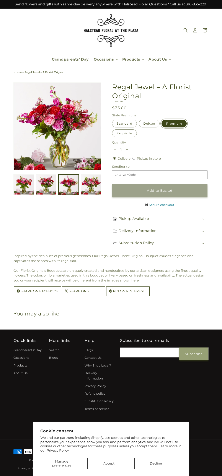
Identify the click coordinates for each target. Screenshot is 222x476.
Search (54, 350)
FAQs (89, 350)
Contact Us (93, 358)
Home (17, 72)
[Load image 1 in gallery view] (23, 184)
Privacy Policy (58, 450)
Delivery (124, 158)
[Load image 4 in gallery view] (91, 184)
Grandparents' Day (27, 350)
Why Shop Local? (98, 365)
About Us (20, 373)
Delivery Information (94, 375)
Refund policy (95, 394)
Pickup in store (149, 158)
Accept (108, 463)
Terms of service (97, 409)
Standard (124, 123)
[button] (105, 59)
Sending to (127, 166)
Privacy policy (27, 468)
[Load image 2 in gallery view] (46, 184)
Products (20, 365)
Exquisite (124, 133)
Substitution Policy (99, 401)
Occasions (21, 358)
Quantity (119, 142)
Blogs (53, 358)
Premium (174, 123)
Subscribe (194, 354)
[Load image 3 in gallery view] (69, 184)
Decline (156, 463)
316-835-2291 (196, 4)
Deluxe (149, 123)
